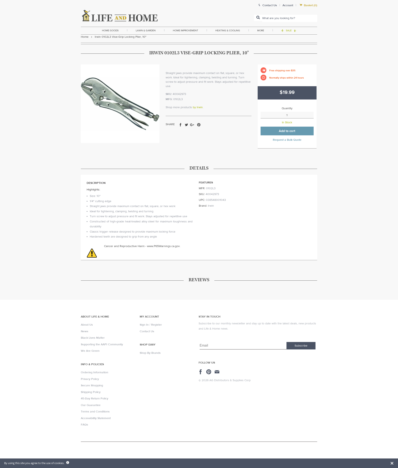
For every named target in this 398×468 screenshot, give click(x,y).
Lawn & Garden (146, 30)
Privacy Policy (90, 379)
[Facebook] (201, 372)
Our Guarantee (91, 405)
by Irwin (198, 107)
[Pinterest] (209, 372)
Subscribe (301, 346)
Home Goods (110, 30)
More (260, 30)
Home (85, 37)
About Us (87, 325)
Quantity (287, 108)
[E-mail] (217, 372)
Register (156, 325)
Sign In (144, 325)
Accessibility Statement (96, 418)
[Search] (258, 18)
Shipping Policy (91, 392)
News (84, 331)
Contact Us (147, 331)
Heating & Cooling (227, 30)
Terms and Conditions (95, 411)
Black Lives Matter (93, 338)
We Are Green (90, 351)
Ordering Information (94, 372)
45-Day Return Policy (94, 398)
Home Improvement (185, 30)
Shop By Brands (150, 353)
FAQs (84, 425)
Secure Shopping (92, 385)
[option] (120, 103)
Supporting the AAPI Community (102, 344)
